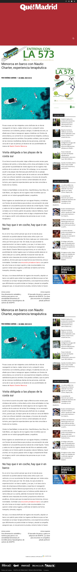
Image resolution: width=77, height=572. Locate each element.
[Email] (31, 82)
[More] (36, 82)
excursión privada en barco (30, 262)
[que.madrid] (38, 7)
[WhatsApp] (17, 82)
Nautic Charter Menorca (18, 146)
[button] (73, 38)
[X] (74, 1)
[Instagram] (69, 1)
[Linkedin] (26, 82)
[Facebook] (66, 1)
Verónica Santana (10, 78)
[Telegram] (71, 1)
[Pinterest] (13, 82)
